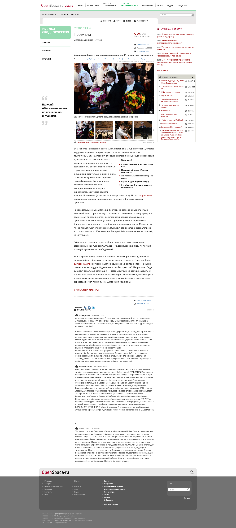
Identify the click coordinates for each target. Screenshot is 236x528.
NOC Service (47, 523)
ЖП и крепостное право (170, 92)
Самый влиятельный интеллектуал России (169, 100)
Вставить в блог (143, 51)
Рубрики (46, 59)
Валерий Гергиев (104, 59)
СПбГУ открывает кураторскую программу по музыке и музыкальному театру (174, 62)
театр (160, 6)
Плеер (76, 481)
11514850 (191, 87)
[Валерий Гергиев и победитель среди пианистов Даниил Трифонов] (85, 130)
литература (147, 6)
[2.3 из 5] (135, 34)
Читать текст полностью (87, 290)
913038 (190, 100)
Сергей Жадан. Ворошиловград (135, 182)
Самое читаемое (170, 77)
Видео (76, 492)
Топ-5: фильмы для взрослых (169, 115)
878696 (190, 105)
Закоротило (165, 111)
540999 (190, 127)
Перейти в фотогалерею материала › (92, 142)
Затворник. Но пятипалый (171, 127)
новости (107, 21)
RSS (46, 495)
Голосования (79, 495)
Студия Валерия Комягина (64, 520)
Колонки (46, 51)
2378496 (191, 92)
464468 (190, 131)
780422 (190, 124)
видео (128, 21)
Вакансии (48, 489)
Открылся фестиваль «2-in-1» (172, 88)
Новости (77, 486)
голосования (142, 21)
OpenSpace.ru (59, 514)
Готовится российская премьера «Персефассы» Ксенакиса (174, 54)
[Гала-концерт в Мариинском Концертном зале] (104, 130)
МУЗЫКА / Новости (171, 28)
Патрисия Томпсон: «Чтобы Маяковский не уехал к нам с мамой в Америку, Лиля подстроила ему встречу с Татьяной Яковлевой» (172, 135)
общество (182, 6)
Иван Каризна (133, 59)
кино (81, 6)
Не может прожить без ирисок (170, 106)
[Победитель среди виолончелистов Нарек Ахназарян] (124, 130)
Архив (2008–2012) (50, 14)
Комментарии (84, 310)
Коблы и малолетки (169, 123)
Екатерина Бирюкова (83, 40)
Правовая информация (53, 486)
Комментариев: (143, 44)
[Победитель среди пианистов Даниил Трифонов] (143, 130)
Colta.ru (75, 14)
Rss (188, 498)
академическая (129, 6)
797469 (190, 120)
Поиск (171, 483)
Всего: (150, 310)
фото (118, 21)
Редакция (48, 481)
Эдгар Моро (145, 59)
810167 (190, 115)
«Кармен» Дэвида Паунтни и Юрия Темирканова (172, 82)
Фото (76, 489)
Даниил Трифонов (120, 59)
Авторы (64, 14)
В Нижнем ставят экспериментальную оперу (169, 42)
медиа (170, 6)
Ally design (58, 516)
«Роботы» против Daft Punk (172, 120)
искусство (93, 6)
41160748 (191, 81)
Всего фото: (148, 143)
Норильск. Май (167, 96)
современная (110, 6)
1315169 (191, 96)
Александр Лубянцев (88, 59)
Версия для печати (144, 300)
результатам (145, 195)
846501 (190, 111)
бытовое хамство (83, 263)
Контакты (48, 492)
